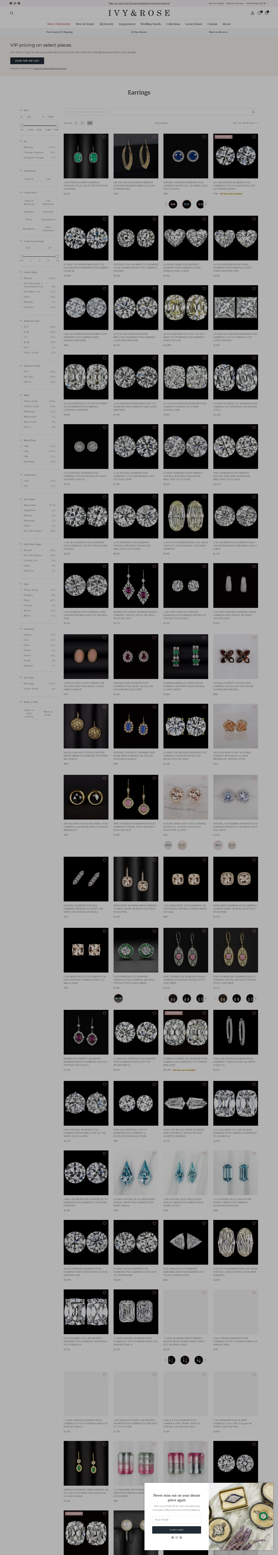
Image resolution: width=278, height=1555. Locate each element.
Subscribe (177, 1529)
